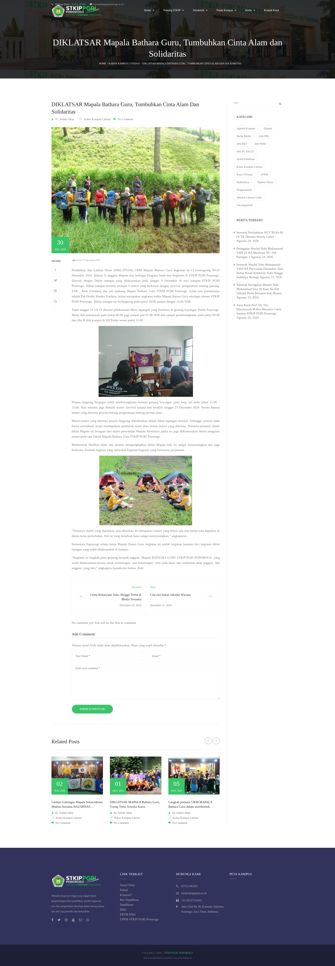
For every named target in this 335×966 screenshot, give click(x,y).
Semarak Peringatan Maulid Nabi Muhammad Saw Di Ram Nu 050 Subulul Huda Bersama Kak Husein (259, 289)
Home (147, 10)
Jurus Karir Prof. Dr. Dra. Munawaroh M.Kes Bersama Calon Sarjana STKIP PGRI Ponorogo (258, 309)
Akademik (198, 10)
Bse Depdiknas (129, 899)
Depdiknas (126, 904)
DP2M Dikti (128, 914)
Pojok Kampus (225, 10)
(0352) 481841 (189, 886)
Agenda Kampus (246, 128)
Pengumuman (244, 189)
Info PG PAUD (245, 151)
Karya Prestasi (244, 174)
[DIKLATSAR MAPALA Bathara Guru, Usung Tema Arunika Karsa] (135, 776)
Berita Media (244, 136)
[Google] (55, 301)
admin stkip (66, 119)
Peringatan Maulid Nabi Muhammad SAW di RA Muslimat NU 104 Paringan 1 (259, 253)
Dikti (123, 909)
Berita (248, 10)
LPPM (264, 174)
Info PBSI (260, 143)
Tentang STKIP (172, 10)
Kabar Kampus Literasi (97, 119)
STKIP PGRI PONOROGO (178, 953)
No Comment (125, 119)
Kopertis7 (126, 895)
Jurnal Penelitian (246, 159)
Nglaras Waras (265, 182)
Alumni (267, 128)
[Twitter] (55, 280)
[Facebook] (55, 270)
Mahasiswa (243, 182)
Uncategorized (245, 205)
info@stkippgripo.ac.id (194, 893)
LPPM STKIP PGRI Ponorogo (139, 919)
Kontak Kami (271, 10)
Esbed (124, 890)
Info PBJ (241, 143)
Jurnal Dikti (127, 885)
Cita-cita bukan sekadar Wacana (170, 594)
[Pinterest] (55, 291)
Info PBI (264, 136)
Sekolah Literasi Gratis (249, 197)
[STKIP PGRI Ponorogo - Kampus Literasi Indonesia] (77, 10)
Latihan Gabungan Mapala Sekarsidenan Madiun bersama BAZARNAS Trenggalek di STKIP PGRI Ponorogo (77, 806)
